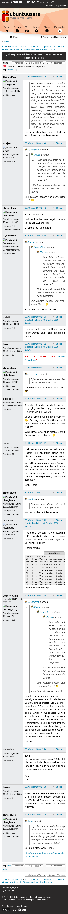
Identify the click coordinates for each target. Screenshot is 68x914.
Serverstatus (45, 900)
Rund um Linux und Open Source (39, 46)
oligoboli (8, 398)
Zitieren (59, 77)
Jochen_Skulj (10, 595)
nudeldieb (8, 749)
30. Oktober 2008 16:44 (35, 235)
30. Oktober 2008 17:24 (35, 595)
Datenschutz (22, 900)
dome (6, 443)
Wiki (27, 27)
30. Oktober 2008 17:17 (35, 368)
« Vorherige (18, 63)
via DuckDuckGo (58, 37)
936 (13, 760)
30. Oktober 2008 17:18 (35, 398)
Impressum (34, 900)
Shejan (7, 143)
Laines (6, 344)
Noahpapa (8, 520)
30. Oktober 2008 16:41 (35, 208)
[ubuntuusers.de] (21, 17)
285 (13, 226)
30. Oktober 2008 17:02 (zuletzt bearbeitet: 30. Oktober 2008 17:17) (41, 347)
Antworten (11, 70)
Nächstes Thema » (56, 875)
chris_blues (9, 208)
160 (13, 538)
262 (13, 620)
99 (13, 355)
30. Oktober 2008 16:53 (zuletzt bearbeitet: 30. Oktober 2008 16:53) (41, 320)
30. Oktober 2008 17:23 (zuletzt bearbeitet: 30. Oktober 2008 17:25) (41, 523)
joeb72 (6, 317)
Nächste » (59, 63)
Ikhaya (36, 27)
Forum (17, 27)
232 (13, 328)
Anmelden (48, 5)
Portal (6, 27)
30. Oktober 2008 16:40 (35, 143)
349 (13, 161)
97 (13, 454)
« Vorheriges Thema (35, 875)
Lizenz (4, 900)
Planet (46, 27)
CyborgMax (9, 77)
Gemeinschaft (15, 46)
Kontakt (12, 900)
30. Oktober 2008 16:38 (35, 77)
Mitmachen (60, 27)
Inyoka (15, 888)
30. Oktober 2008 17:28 (35, 787)
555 (13, 95)
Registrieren (61, 5)
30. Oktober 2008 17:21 (35, 443)
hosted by (6, 2)
